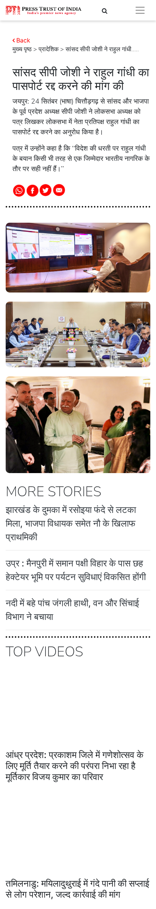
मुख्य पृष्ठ (22, 49)
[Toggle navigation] (140, 10)
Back (23, 40)
